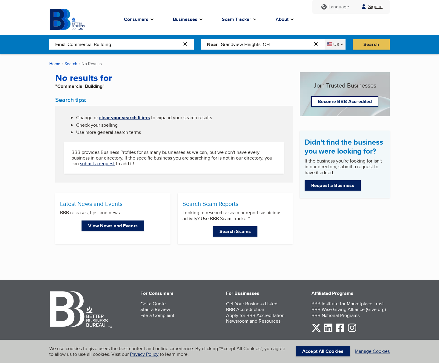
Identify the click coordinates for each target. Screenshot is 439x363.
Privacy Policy (144, 354)
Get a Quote (153, 303)
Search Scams (235, 231)
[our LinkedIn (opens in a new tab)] (328, 330)
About (282, 19)
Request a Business (332, 185)
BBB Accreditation (245, 309)
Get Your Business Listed (251, 303)
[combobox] (123, 44)
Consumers (136, 19)
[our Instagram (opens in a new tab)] (352, 330)
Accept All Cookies (322, 351)
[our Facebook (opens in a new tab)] (340, 330)
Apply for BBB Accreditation (255, 315)
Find (60, 44)
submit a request (97, 163)
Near (212, 44)
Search (371, 44)
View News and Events (113, 225)
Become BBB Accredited (345, 101)
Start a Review (155, 309)
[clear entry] (187, 44)
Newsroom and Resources (253, 321)
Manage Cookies (372, 351)
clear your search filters (124, 117)
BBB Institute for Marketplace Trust (347, 303)
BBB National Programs (335, 315)
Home (54, 64)
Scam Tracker (236, 19)
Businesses (185, 19)
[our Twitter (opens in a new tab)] (316, 330)
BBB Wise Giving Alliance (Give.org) (348, 309)
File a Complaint (157, 315)
